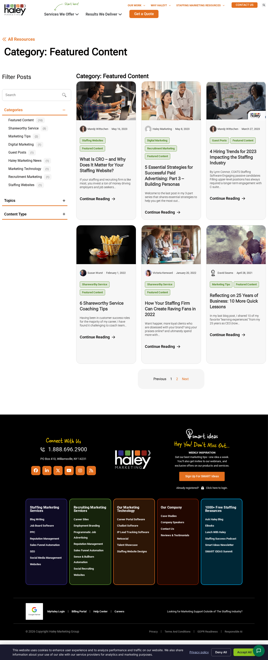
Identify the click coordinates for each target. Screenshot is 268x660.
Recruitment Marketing (161, 148)
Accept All (244, 652)
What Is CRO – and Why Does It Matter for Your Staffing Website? (103, 165)
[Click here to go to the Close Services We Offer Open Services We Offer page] (77, 14)
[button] (264, 5)
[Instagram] (80, 470)
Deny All (221, 652)
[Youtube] (69, 470)
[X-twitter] (58, 470)
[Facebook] (35, 470)
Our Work (134, 5)
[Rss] (91, 470)
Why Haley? (159, 5)
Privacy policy (199, 652)
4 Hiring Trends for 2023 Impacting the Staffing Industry (233, 157)
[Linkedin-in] (47, 470)
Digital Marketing (157, 140)
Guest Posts (219, 140)
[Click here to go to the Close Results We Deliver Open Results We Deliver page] (120, 14)
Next (185, 379)
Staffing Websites (92, 140)
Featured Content (92, 148)
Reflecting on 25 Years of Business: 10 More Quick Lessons (234, 301)
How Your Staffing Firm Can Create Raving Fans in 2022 (170, 309)
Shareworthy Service (94, 284)
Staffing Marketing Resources (198, 5)
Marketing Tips (221, 284)
